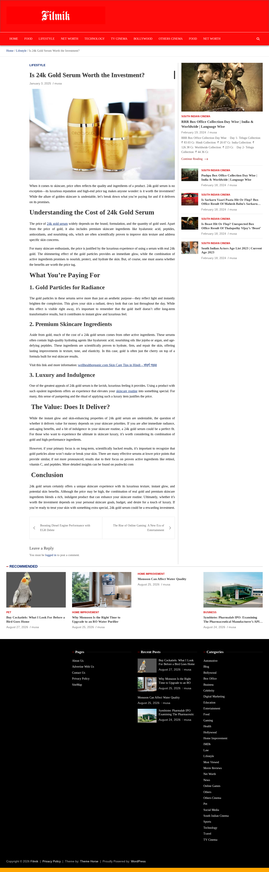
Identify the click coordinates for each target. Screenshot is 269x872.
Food (28, 38)
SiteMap (77, 684)
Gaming (208, 720)
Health (207, 726)
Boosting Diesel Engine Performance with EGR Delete (65, 528)
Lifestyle (47, 38)
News (206, 780)
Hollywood (210, 732)
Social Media (211, 809)
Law (206, 750)
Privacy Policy (81, 678)
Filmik (34, 861)
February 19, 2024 (193, 132)
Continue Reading (192, 158)
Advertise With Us (83, 666)
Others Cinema (171, 38)
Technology (94, 38)
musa (58, 83)
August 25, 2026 (83, 627)
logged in (50, 555)
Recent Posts (151, 652)
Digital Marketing (214, 696)
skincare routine (126, 391)
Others (207, 792)
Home (13, 38)
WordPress (138, 861)
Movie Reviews (212, 768)
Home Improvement (85, 612)
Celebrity (208, 690)
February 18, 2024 (213, 185)
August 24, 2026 (214, 627)
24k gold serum (57, 223)
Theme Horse (89, 861)
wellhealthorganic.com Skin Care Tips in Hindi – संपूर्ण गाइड (117, 365)
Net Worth (69, 38)
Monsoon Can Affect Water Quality (162, 579)
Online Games (211, 786)
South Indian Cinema (195, 116)
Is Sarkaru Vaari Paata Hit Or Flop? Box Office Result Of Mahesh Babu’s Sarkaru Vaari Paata (229, 204)
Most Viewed (211, 762)
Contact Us (78, 672)
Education (209, 702)
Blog (206, 666)
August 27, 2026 (17, 627)
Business (209, 612)
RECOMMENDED (23, 566)
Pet (8, 612)
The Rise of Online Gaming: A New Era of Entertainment (138, 528)
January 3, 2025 (40, 83)
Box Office (210, 678)
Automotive (210, 660)
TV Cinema (119, 38)
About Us (77, 660)
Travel (207, 833)
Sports (207, 821)
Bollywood (143, 38)
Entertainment (211, 708)
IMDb (207, 744)
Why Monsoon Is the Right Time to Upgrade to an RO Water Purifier (175, 682)
